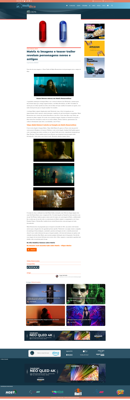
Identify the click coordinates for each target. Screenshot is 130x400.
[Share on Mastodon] (32, 267)
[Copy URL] (28, 267)
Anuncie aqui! (98, 1)
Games (93, 5)
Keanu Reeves (30, 48)
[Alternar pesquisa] (112, 5)
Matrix (36, 48)
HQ (89, 5)
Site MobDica (34, 243)
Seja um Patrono (108, 1)
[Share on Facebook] (30, 267)
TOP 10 (103, 5)
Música (98, 5)
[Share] (34, 267)
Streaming (84, 5)
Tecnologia (72, 5)
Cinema (78, 5)
